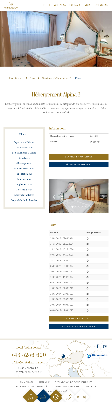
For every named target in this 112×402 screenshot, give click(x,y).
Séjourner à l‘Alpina (24, 142)
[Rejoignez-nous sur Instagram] (104, 346)
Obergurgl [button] (102, 5)
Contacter (91, 386)
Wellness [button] (60, 5)
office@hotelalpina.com (28, 363)
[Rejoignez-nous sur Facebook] (97, 346)
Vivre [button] (88, 5)
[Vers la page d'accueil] (10, 5)
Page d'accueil (16, 78)
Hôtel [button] (46, 5)
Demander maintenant (78, 157)
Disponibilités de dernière (24, 200)
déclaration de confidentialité (73, 382)
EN (83, 397)
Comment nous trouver (65, 386)
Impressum (44, 382)
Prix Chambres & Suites (24, 152)
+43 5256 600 (28, 355)
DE (78, 397)
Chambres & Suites (24, 147)
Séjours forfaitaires (24, 195)
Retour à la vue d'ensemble (78, 326)
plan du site (27, 382)
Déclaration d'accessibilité (31, 386)
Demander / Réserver (78, 319)
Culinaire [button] (75, 5)
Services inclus (24, 189)
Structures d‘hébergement (55, 78)
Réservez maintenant (79, 164)
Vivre (32, 78)
